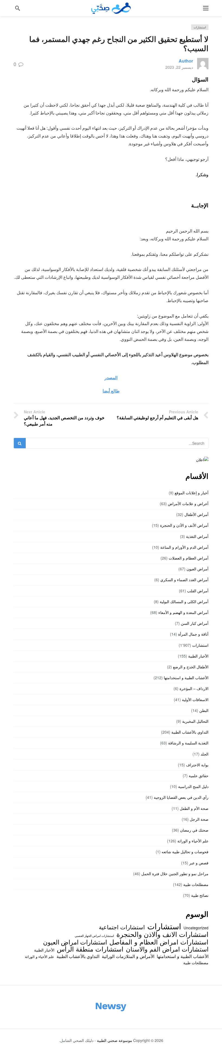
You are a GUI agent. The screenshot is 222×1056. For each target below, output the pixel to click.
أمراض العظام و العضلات (188, 558)
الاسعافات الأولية (195, 699)
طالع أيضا (111, 391)
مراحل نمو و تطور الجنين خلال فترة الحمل (174, 873)
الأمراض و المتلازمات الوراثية (128, 956)
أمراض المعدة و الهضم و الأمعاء (183, 612)
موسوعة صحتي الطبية (114, 1040)
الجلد (204, 754)
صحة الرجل (199, 819)
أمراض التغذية (197, 536)
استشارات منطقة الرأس (90, 949)
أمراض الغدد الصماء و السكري (184, 579)
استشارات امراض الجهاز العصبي (94, 936)
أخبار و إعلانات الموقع (191, 492)
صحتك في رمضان (194, 830)
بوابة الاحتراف (197, 764)
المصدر (111, 377)
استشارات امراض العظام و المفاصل (158, 942)
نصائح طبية (199, 895)
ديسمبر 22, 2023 (179, 67)
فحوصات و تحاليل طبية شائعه (185, 851)
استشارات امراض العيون (75, 942)
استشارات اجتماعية (122, 927)
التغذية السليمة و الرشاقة (188, 743)
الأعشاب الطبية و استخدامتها (186, 677)
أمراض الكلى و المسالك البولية (184, 601)
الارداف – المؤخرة (193, 688)
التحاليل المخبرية (195, 721)
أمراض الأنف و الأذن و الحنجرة (184, 525)
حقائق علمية (198, 775)
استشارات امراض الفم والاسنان (167, 949)
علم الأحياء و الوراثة (192, 841)
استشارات (200, 27)
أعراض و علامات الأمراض (188, 503)
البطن (203, 710)
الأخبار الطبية (198, 656)
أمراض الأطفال (196, 514)
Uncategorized (196, 927)
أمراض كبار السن (194, 623)
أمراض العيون (197, 568)
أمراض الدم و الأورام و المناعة (184, 547)
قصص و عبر (198, 862)
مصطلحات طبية (195, 884)
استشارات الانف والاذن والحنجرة (162, 934)
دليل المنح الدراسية (193, 786)
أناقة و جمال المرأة (193, 634)
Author (186, 61)
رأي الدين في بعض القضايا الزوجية (181, 797)
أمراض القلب (197, 590)
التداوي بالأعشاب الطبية (189, 732)
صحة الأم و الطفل (194, 808)
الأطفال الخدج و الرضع (190, 666)
